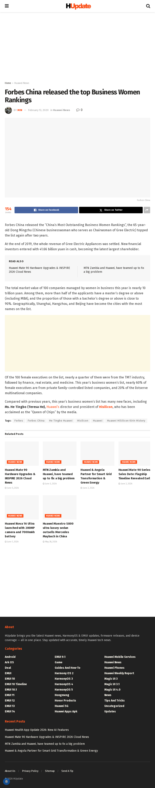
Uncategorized (114, 706)
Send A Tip (67, 770)
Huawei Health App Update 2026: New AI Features (37, 730)
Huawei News (21, 83)
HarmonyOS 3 (64, 678)
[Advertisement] (77, 46)
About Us (10, 770)
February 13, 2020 (38, 110)
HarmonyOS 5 (64, 689)
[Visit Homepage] (77, 6)
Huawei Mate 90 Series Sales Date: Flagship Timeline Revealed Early (135, 474)
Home (8, 83)
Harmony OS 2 (64, 673)
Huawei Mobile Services (120, 657)
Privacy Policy (30, 770)
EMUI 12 (10, 700)
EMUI (8, 673)
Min (19, 110)
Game (58, 662)
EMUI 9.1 (60, 657)
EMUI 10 (10, 678)
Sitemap (50, 770)
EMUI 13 (10, 706)
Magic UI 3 (111, 678)
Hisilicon (82, 420)
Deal (8, 668)
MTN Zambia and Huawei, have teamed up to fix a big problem (58, 474)
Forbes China (36, 420)
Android (10, 657)
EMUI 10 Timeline (16, 684)
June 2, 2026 (88, 488)
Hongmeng (62, 695)
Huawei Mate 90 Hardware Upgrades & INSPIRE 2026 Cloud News (47, 737)
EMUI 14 (10, 711)
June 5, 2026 (13, 488)
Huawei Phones (114, 668)
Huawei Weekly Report (119, 673)
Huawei (98, 420)
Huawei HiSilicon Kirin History (126, 420)
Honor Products (65, 700)
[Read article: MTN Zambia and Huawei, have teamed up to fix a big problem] (60, 454)
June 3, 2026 (51, 484)
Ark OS (9, 662)
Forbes (19, 420)
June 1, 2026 (12, 542)
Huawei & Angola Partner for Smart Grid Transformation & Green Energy (51, 750)
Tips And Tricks (114, 700)
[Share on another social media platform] (147, 210)
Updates (110, 711)
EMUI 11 (9, 695)
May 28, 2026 (51, 542)
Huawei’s (52, 407)
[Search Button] (148, 6)
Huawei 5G (61, 706)
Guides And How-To (67, 668)
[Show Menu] (7, 6)
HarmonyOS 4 (64, 684)
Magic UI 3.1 (111, 684)
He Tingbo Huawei (61, 420)
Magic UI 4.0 (112, 689)
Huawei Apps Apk (66, 711)
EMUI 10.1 (11, 689)
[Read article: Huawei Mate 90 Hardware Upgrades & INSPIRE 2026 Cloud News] (22, 454)
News (107, 695)
